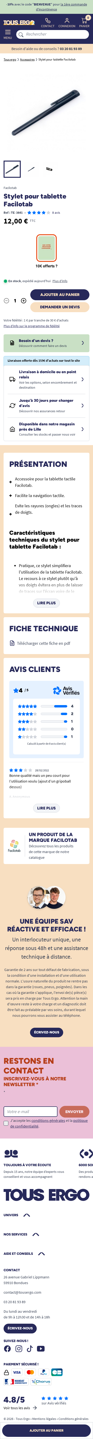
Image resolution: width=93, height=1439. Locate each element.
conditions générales (48, 1120)
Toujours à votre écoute (27, 1165)
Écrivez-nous (46, 1032)
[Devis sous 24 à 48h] (83, 343)
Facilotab (10, 188)
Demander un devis (60, 307)
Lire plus (46, 603)
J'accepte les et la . (49, 1123)
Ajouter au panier (60, 294)
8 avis (56, 212)
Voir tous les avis (17, 1407)
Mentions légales (44, 1419)
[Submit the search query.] (21, 34)
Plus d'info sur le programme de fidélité (32, 326)
